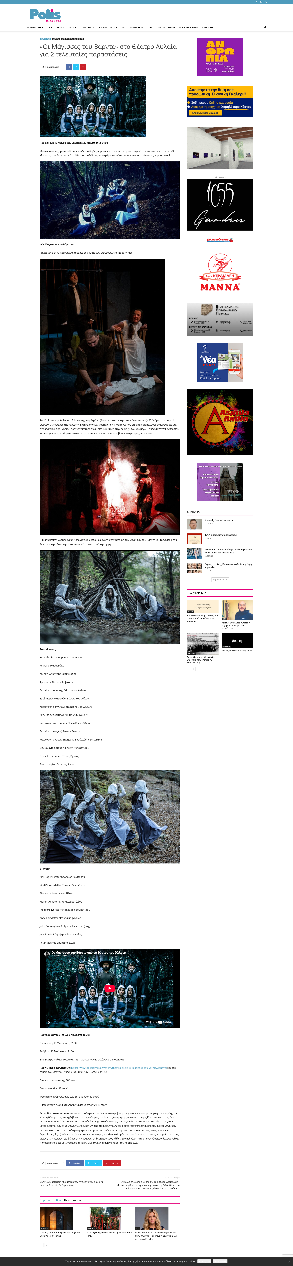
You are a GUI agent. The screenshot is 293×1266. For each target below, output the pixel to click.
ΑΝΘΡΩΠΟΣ (136, 27)
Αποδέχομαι (204, 1261)
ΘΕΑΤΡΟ (56, 39)
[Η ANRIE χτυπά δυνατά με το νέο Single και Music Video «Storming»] (62, 1218)
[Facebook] (256, 2)
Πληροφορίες (220, 1261)
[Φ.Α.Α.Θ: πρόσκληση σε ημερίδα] (194, 538)
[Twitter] (266, 2)
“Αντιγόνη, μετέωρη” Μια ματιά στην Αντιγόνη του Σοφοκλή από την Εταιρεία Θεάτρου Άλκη (71, 1183)
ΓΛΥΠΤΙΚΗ (92, 1229)
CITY (71, 27)
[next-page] (46, 1245)
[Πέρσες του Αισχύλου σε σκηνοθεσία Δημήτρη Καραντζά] (194, 568)
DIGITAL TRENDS (166, 27)
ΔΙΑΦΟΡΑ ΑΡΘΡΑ (188, 27)
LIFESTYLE (86, 27)
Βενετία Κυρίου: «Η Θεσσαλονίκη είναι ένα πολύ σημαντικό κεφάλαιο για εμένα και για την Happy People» (156, 1235)
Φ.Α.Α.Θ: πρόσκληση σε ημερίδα (221, 534)
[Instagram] (261, 2)
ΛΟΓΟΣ (190, 612)
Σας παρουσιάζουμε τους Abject (237, 650)
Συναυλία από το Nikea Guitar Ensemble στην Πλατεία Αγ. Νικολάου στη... (201, 660)
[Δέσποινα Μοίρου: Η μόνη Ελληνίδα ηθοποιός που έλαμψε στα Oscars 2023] (194, 553)
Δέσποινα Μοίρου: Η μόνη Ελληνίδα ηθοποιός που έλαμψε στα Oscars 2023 (228, 551)
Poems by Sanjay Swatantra (219, 520)
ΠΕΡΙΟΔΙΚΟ (208, 27)
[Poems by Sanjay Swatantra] (194, 524)
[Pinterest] (83, 67)
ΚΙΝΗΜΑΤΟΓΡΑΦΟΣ (69, 39)
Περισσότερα (72, 1200)
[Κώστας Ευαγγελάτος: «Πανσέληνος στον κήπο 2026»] (109, 1218)
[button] (265, 27)
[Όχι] (289, 1261)
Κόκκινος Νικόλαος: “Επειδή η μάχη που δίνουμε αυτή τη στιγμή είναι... (236, 625)
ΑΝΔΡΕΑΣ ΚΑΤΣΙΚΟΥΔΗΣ (112, 27)
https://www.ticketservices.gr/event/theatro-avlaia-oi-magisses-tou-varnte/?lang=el (119, 1067)
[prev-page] (41, 1245)
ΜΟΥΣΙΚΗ (44, 1229)
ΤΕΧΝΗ (80, 39)
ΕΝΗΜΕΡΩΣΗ (34, 27)
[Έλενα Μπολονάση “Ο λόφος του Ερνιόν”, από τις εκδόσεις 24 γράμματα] (203, 606)
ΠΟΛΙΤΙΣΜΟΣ (55, 27)
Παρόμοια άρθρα (50, 1200)
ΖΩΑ (149, 27)
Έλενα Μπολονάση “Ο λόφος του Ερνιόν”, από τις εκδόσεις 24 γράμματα (202, 618)
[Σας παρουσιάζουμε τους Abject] (237, 640)
